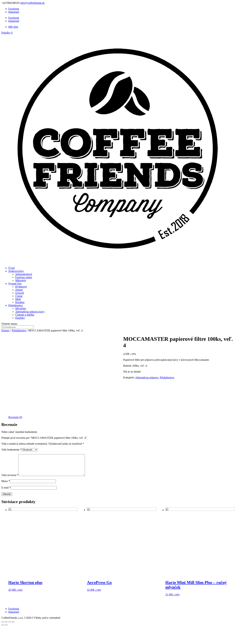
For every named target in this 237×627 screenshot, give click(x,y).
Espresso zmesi (23, 277)
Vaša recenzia (9, 475)
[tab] (15, 417)
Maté (18, 299)
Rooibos (19, 302)
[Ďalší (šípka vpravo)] (6, 624)
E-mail (6, 487)
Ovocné (19, 292)
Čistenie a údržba (24, 314)
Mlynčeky (20, 308)
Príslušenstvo (15, 305)
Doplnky (20, 317)
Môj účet (13, 26)
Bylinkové (21, 286)
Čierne (19, 296)
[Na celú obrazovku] (9, 621)
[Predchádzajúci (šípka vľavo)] (2, 624)
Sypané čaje (15, 283)
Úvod (11, 267)
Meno (5, 481)
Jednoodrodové (23, 274)
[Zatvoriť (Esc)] (2, 621)
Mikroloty (20, 280)
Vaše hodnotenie (11, 449)
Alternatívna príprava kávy (30, 311)
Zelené (19, 289)
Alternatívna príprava (146, 377)
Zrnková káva (16, 271)
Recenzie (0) (15, 417)
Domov (5, 330)
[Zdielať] (6, 621)
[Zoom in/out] (13, 621)
